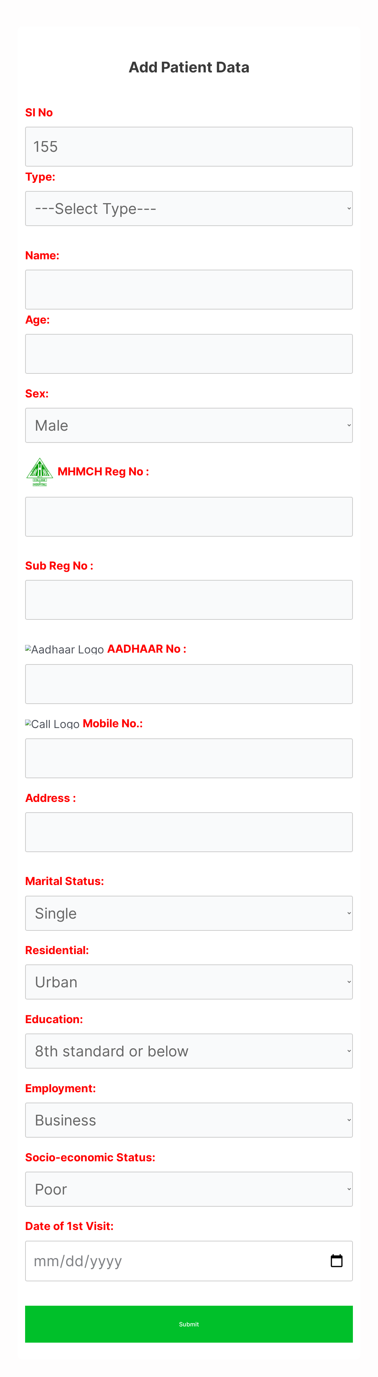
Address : (50, 797)
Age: (37, 319)
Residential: (57, 950)
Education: (54, 1019)
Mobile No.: (113, 723)
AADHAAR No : (146, 648)
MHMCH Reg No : (103, 471)
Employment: (60, 1088)
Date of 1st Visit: (69, 1226)
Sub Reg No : (59, 565)
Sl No (39, 112)
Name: (42, 255)
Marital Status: (64, 881)
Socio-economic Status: (90, 1157)
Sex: (37, 393)
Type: (40, 176)
